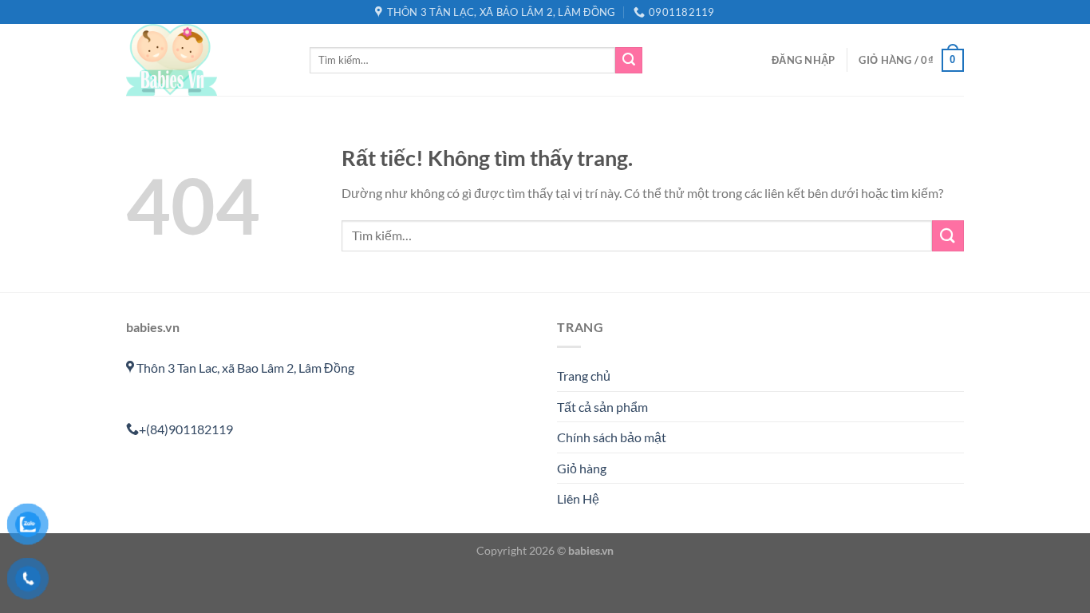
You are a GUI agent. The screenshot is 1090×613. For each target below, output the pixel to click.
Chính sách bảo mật (611, 437)
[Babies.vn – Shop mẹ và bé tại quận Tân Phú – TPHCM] (206, 60)
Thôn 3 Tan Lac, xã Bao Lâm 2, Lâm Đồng (244, 367)
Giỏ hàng (581, 468)
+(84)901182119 (186, 429)
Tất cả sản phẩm (602, 406)
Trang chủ (583, 375)
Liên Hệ (578, 498)
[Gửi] (628, 60)
